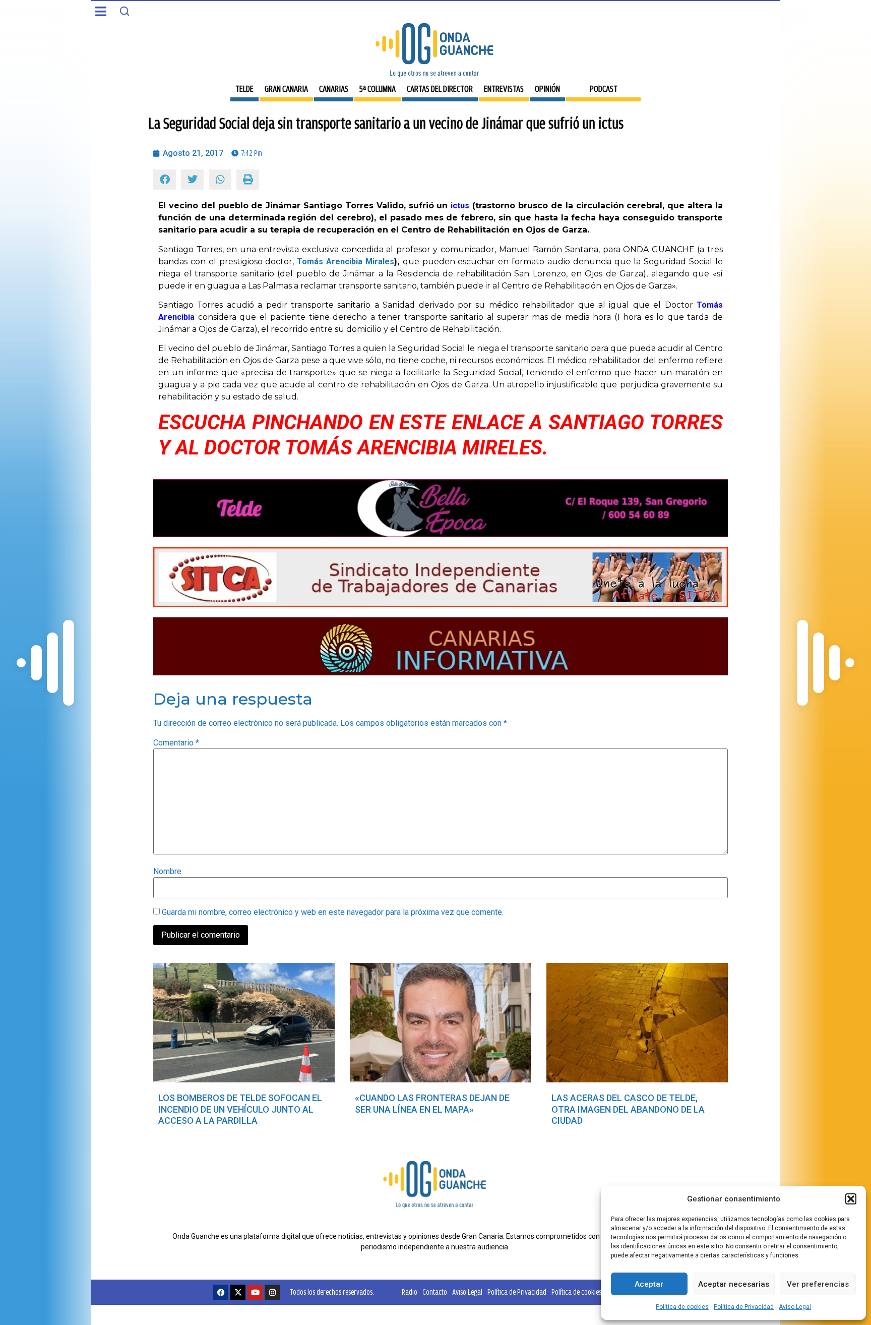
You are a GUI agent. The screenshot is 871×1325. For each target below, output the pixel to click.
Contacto (434, 1292)
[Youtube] (255, 1292)
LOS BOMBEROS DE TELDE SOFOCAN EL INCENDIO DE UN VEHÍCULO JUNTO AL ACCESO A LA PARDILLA (240, 1109)
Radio (409, 1292)
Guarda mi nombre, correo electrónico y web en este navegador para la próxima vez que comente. (333, 912)
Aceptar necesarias (733, 1284)
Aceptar (649, 1284)
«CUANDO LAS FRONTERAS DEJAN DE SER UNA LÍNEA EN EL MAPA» (432, 1103)
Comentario (176, 743)
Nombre (167, 872)
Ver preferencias (818, 1284)
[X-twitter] (237, 1292)
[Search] (124, 11)
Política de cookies (682, 1306)
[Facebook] (220, 1292)
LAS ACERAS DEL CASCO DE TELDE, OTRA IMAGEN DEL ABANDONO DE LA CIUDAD (628, 1109)
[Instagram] (272, 1292)
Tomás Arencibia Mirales (345, 261)
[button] (851, 1199)
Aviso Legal (795, 1306)
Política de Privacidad (744, 1306)
